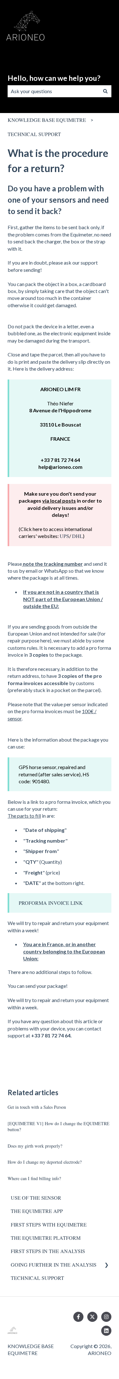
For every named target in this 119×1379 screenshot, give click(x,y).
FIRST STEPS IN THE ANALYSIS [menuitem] (48, 1251)
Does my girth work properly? (35, 1146)
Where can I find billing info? (34, 1178)
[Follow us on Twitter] (92, 1317)
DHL (77, 536)
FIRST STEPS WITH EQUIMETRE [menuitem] (49, 1224)
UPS (64, 536)
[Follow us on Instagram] (106, 1317)
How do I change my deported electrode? (45, 1162)
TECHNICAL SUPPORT (34, 134)
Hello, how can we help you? (54, 78)
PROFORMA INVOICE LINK (51, 902)
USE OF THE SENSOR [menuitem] (36, 1197)
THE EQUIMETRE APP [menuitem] (37, 1211)
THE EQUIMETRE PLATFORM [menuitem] (46, 1237)
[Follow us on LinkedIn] (106, 1331)
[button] (106, 1265)
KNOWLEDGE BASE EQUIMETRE (47, 119)
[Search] (105, 91)
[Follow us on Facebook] (78, 1317)
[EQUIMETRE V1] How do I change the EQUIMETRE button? (58, 1126)
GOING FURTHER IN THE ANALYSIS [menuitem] (53, 1264)
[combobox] (53, 91)
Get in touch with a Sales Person (37, 1107)
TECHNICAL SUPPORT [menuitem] (37, 1278)
